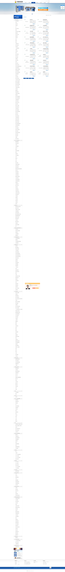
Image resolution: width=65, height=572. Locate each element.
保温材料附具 (44, 54)
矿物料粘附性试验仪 (17, 498)
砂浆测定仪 (16, 197)
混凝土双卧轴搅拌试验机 (17, 123)
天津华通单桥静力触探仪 (32, 54)
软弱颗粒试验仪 (17, 363)
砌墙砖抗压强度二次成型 (17, 206)
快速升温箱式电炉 (17, 212)
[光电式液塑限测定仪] (39, 29)
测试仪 (16, 333)
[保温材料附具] (39, 56)
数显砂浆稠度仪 (17, 141)
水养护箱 (16, 487)
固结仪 (16, 351)
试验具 (16, 419)
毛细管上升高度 (17, 34)
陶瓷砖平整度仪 (17, 221)
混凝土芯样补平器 (17, 102)
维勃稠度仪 (16, 58)
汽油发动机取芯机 (17, 117)
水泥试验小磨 (16, 188)
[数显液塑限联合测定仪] (26, 29)
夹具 (15, 404)
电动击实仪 (16, 75)
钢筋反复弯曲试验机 (17, 371)
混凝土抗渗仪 (16, 114)
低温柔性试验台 (17, 401)
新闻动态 (16, 562)
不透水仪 (16, 475)
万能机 (16, 389)
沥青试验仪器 (16, 244)
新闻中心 (37, 2)
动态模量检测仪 (17, 439)
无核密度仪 (16, 339)
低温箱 (16, 61)
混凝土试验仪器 (16, 19)
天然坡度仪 (16, 318)
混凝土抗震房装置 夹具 (17, 428)
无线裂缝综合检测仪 (17, 93)
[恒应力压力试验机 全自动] (39, 41)
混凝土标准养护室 (17, 78)
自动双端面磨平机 (17, 99)
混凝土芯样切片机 (17, 64)
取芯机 (16, 52)
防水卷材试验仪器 (17, 472)
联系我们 (49, 2)
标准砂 (16, 161)
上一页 (27, 78)
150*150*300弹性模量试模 (18, 454)
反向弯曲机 (16, 369)
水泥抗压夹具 (16, 431)
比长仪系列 (16, 469)
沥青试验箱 (16, 286)
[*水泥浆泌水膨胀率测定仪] (39, 70)
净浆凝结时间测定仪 (17, 164)
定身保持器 (16, 528)
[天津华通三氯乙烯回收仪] (26, 70)
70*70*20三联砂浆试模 (17, 466)
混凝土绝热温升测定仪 (17, 84)
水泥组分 (16, 144)
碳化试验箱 (16, 489)
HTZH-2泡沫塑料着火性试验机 (27, 563)
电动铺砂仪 (16, 294)
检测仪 (16, 330)
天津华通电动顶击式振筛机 (45, 48)
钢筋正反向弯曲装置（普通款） (18, 425)
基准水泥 (16, 158)
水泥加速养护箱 (17, 194)
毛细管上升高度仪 (17, 292)
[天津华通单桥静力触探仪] (26, 58)
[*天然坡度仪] (26, 50)
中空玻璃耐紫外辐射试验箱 (18, 241)
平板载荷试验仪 (17, 436)
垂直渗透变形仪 (17, 295)
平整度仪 (16, 300)
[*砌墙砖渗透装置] (26, 62)
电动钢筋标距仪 (17, 372)
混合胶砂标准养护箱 (17, 495)
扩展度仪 (16, 49)
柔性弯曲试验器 (17, 522)
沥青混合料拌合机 (17, 271)
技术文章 (41, 2)
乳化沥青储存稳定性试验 (17, 256)
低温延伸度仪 (16, 265)
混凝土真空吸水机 (17, 120)
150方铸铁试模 (16, 392)
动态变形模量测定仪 (17, 342)
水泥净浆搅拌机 (17, 155)
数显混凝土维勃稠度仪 (17, 69)
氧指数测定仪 (16, 235)
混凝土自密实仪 (17, 138)
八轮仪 (16, 478)
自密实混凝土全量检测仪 (17, 31)
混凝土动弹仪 (16, 126)
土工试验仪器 (16, 291)
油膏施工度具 (16, 534)
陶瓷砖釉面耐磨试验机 (17, 215)
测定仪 (16, 152)
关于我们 (30, 2)
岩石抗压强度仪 (17, 360)
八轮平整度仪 (16, 448)
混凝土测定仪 (16, 135)
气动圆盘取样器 (17, 543)
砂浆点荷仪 (16, 170)
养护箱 (16, 22)
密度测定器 (16, 519)
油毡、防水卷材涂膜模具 (17, 398)
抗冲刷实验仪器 (17, 108)
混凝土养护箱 (16, 63)
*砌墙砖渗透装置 (31, 60)
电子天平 (16, 395)
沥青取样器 (16, 259)
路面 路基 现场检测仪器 (17, 433)
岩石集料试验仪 (16, 357)
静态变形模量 (16, 303)
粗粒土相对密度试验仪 (17, 306)
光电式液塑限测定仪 (45, 25)
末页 (32, 78)
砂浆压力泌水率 (17, 185)
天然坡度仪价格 (44, 60)
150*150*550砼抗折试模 (17, 457)
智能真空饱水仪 (17, 277)
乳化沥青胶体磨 (17, 262)
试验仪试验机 (16, 354)
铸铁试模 (16, 460)
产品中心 (33, 2)
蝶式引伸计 (16, 383)
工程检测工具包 (17, 43)
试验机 (16, 380)
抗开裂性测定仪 (17, 516)
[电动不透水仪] (26, 21)
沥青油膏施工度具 (17, 546)
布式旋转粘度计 (17, 280)
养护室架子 (16, 25)
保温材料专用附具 (17, 150)
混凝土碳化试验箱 (17, 224)
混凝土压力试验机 (17, 105)
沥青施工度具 (16, 283)
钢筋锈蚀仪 (16, 90)
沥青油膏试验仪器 (17, 545)
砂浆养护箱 (16, 200)
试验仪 (16, 268)
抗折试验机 (16, 386)
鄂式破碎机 (16, 182)
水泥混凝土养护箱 (17, 191)
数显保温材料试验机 (17, 176)
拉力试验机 (16, 484)
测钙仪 (16, 324)
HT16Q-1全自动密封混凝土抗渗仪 (27, 562)
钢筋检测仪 (16, 537)
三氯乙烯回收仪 (17, 250)
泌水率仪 (16, 147)
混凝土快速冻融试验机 (17, 111)
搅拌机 (16, 40)
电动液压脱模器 (17, 345)
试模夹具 (16, 203)
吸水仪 (16, 413)
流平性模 (16, 510)
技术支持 (16, 563)
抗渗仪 (16, 327)
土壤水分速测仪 (17, 315)
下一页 (30, 78)
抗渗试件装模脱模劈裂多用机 (18, 66)
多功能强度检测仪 (17, 67)
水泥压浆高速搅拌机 (17, 179)
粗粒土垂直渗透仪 (17, 297)
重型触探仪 (16, 321)
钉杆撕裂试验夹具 (17, 513)
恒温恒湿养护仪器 (17, 486)
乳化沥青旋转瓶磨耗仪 (17, 253)
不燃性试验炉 (16, 229)
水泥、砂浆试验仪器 (17, 140)
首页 (25, 2)
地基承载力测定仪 (17, 336)
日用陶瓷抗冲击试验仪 (17, 209)
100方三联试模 (16, 463)
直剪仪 (16, 348)
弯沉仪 (16, 445)
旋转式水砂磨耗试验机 (17, 72)
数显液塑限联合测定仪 (17, 312)
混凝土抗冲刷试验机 (17, 81)
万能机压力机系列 (17, 366)
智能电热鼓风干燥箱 (17, 507)
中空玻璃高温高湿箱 (17, 238)
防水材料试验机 (17, 501)
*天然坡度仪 (31, 48)
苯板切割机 (16, 232)
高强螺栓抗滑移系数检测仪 (18, 377)
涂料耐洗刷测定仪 (17, 481)
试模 (15, 451)
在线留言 (45, 2)
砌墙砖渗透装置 (17, 218)
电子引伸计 (16, 374)
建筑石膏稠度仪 (17, 247)
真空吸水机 (16, 37)
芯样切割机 (16, 46)
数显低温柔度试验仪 (45, 19)
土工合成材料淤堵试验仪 (17, 540)
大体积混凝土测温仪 (17, 87)
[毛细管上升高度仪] (39, 44)
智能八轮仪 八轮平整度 (45, 31)
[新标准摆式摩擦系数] (26, 41)
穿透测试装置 (16, 407)
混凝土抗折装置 (17, 28)
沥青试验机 (16, 289)
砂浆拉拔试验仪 (17, 167)
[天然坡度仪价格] (39, 62)
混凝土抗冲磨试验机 (17, 129)
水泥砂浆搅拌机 (17, 173)
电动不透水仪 (31, 19)
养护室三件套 (16, 55)
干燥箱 (16, 274)
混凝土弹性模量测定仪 (17, 96)
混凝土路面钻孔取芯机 (17, 132)
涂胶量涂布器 (16, 525)
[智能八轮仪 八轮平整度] (39, 35)
